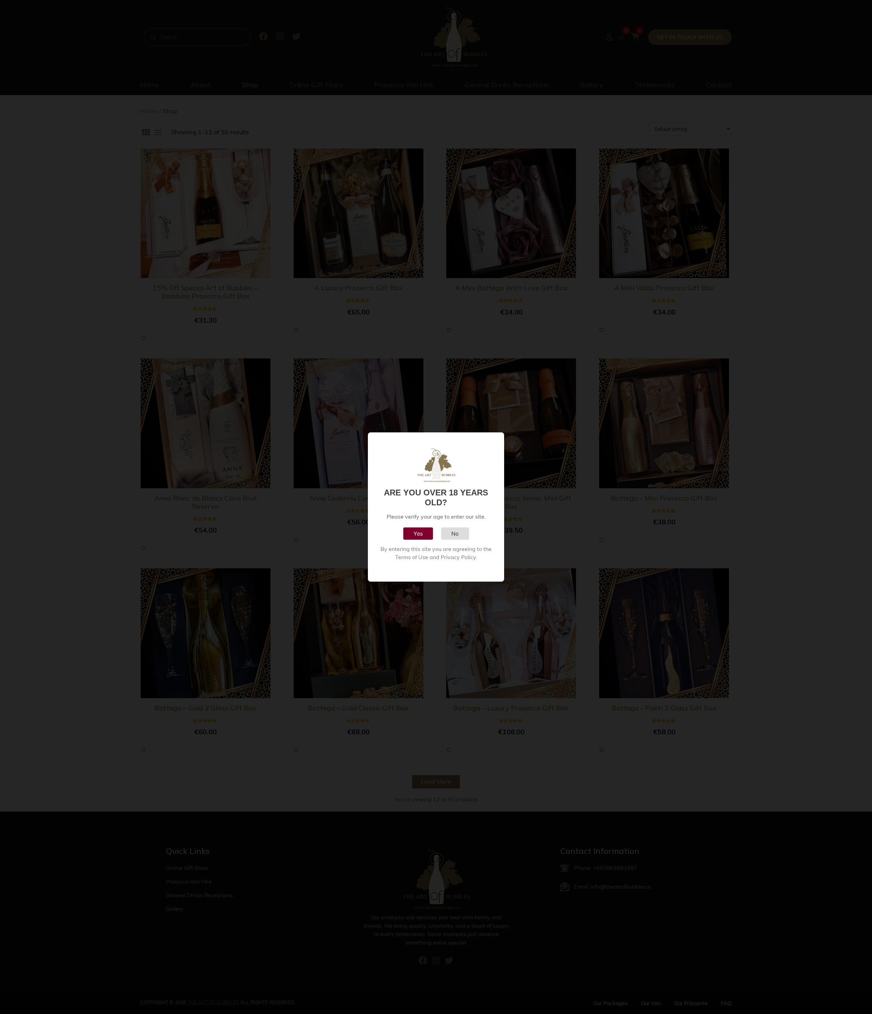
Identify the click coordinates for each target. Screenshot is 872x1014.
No (455, 533)
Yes (418, 533)
